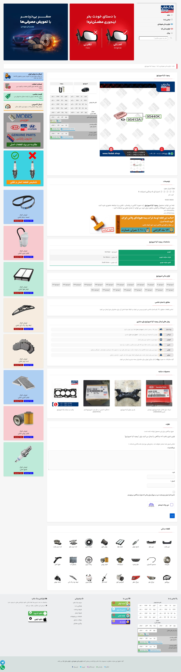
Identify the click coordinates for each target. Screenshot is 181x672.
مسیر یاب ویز (121, 610)
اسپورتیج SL (160, 284)
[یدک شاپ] (155, 9)
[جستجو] (171, 38)
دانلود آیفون (38, 619)
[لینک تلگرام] (2, 662)
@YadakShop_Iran (67, 137)
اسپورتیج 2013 (159, 290)
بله (59, 121)
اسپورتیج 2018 (106, 290)
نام (173, 472)
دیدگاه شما (171, 448)
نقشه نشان (121, 616)
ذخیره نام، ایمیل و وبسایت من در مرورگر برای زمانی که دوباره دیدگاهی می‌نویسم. (151, 495)
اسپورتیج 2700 (120, 284)
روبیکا (53, 121)
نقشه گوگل (121, 603)
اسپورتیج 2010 (66, 284)
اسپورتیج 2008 (88, 284)
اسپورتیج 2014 (148, 290)
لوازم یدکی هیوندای (164, 24)
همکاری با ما (78, 606)
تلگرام (107, 667)
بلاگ (168, 33)
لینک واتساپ (55, 129)
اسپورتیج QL (151, 284)
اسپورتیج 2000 (98, 284)
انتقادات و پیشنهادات (76, 616)
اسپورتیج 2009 (77, 284)
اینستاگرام (91, 667)
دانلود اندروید (38, 613)
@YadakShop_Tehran (68, 129)
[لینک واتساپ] (2, 667)
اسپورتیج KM (170, 284)
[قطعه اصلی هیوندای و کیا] (102, 32)
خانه (168, 15)
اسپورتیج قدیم (140, 284)
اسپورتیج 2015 (138, 290)
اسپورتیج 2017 (116, 290)
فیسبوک (75, 667)
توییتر (83, 667)
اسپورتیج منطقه (95, 290)
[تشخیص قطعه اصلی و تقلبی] (23, 168)
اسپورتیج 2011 (55, 284)
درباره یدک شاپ (77, 603)
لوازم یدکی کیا (165, 29)
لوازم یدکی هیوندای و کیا (164, 66)
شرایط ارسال (78, 613)
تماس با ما (166, 20)
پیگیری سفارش (78, 623)
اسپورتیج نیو (130, 284)
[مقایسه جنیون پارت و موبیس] (23, 131)
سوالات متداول (78, 620)
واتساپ (100, 667)
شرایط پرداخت (78, 610)
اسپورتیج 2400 (109, 284)
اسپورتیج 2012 (169, 290)
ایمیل (172, 481)
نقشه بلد (122, 622)
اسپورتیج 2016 (127, 290)
